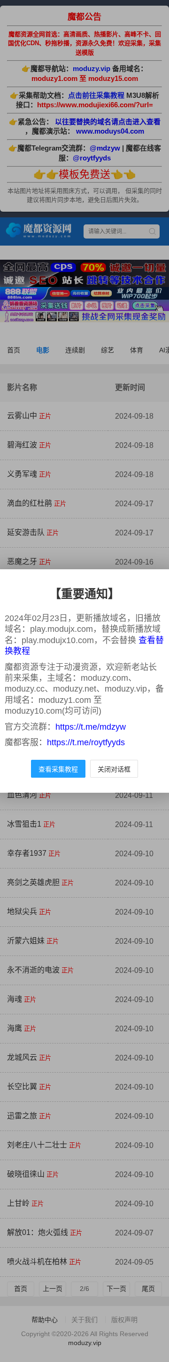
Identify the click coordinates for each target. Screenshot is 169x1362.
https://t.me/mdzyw (90, 727)
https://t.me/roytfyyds (86, 742)
